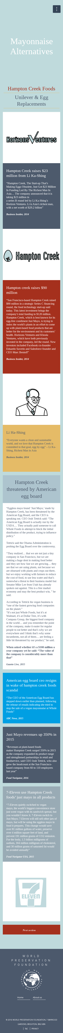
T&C (26, 1028)
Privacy (34, 1028)
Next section (29, 930)
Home (20, 997)
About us (37, 997)
